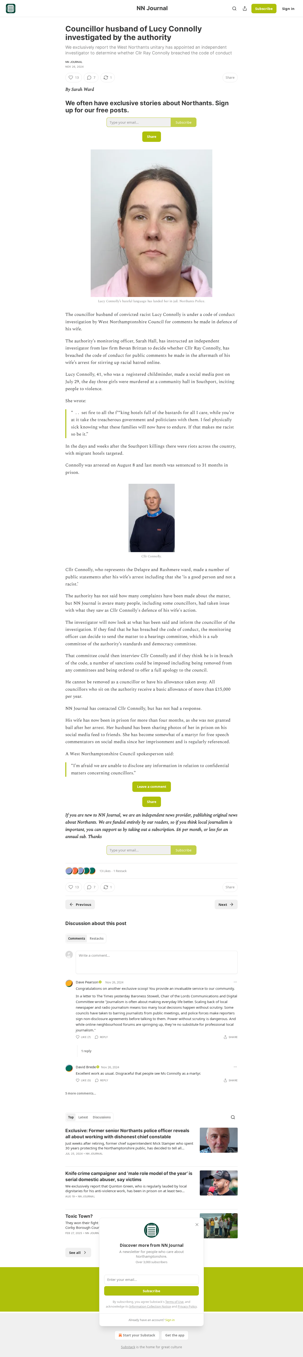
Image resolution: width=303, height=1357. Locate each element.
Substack (128, 1347)
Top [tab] (71, 1117)
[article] (151, 1145)
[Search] (234, 8)
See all (75, 1252)
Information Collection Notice (150, 1306)
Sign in (288, 8)
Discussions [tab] (102, 1117)
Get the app (174, 1335)
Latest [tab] (83, 1117)
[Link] (58, 106)
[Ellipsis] (235, 982)
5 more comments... (80, 1093)
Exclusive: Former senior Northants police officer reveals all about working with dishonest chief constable (127, 1133)
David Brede (86, 1067)
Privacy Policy (187, 1306)
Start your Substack (139, 1335)
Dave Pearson (87, 982)
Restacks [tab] (96, 938)
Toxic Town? (79, 1216)
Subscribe (264, 8)
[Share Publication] (245, 8)
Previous (83, 904)
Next (222, 904)
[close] (197, 1224)
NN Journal (73, 62)
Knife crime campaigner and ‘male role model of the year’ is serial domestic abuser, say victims (128, 1176)
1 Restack (120, 871)
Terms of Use (174, 1302)
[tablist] (85, 938)
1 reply (86, 1051)
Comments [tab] (76, 938)
